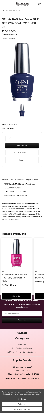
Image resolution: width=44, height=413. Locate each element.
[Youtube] (22, 384)
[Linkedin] (28, 172)
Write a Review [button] (8, 38)
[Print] (24, 172)
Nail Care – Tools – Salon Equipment (22, 352)
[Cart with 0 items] (39, 4)
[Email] (20, 172)
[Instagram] (27, 384)
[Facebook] (16, 172)
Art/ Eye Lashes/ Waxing (22, 348)
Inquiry (22, 160)
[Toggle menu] (5, 4)
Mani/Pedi (22, 344)
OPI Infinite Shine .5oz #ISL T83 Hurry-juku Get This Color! (15, 277)
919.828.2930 (33, 378)
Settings (22, 399)
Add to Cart (16, 296)
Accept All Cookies (22, 409)
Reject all (22, 404)
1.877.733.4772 (19, 378)
